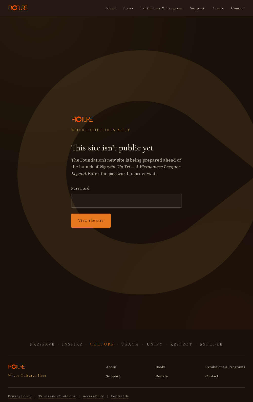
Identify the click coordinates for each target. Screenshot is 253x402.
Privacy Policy (19, 396)
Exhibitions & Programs (162, 8)
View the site (91, 220)
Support (197, 8)
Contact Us (120, 396)
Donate (217, 8)
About (110, 8)
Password (80, 188)
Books (128, 8)
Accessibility (93, 396)
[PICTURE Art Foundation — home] (18, 8)
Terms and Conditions (57, 396)
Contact (238, 8)
